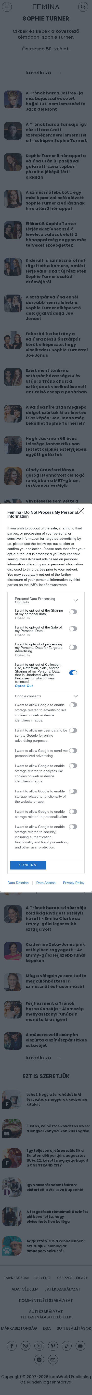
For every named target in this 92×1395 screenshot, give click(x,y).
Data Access (45, 883)
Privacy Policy (73, 883)
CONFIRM (28, 865)
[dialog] (46, 697)
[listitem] (46, 600)
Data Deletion (18, 883)
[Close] (82, 512)
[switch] (73, 611)
